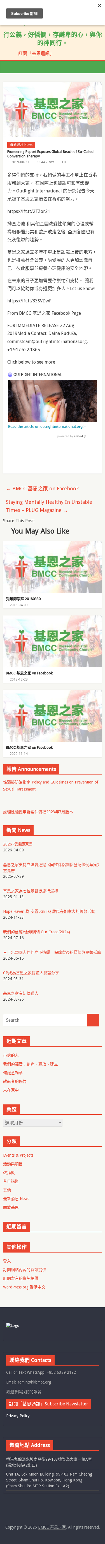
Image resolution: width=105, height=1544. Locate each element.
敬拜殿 (9, 1172)
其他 (7, 1190)
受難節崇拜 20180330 (23, 599)
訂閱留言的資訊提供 (20, 1278)
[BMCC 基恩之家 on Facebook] (52, 619)
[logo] (12, 1325)
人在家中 (11, 1090)
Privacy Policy (18, 1416)
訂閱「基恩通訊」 (36, 53)
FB (64, 162)
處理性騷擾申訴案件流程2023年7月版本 (38, 812)
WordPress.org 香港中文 (24, 1287)
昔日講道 (11, 1181)
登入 (7, 1261)
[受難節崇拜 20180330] (52, 544)
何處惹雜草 (13, 1072)
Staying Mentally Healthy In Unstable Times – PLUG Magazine (49, 506)
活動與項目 (13, 1164)
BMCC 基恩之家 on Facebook (42, 488)
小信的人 (11, 1055)
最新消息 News (21, 145)
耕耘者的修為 (15, 1081)
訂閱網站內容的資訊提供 (24, 1269)
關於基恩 (11, 1207)
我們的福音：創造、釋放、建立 (30, 1064)
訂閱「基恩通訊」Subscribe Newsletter (48, 1404)
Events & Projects (18, 1155)
